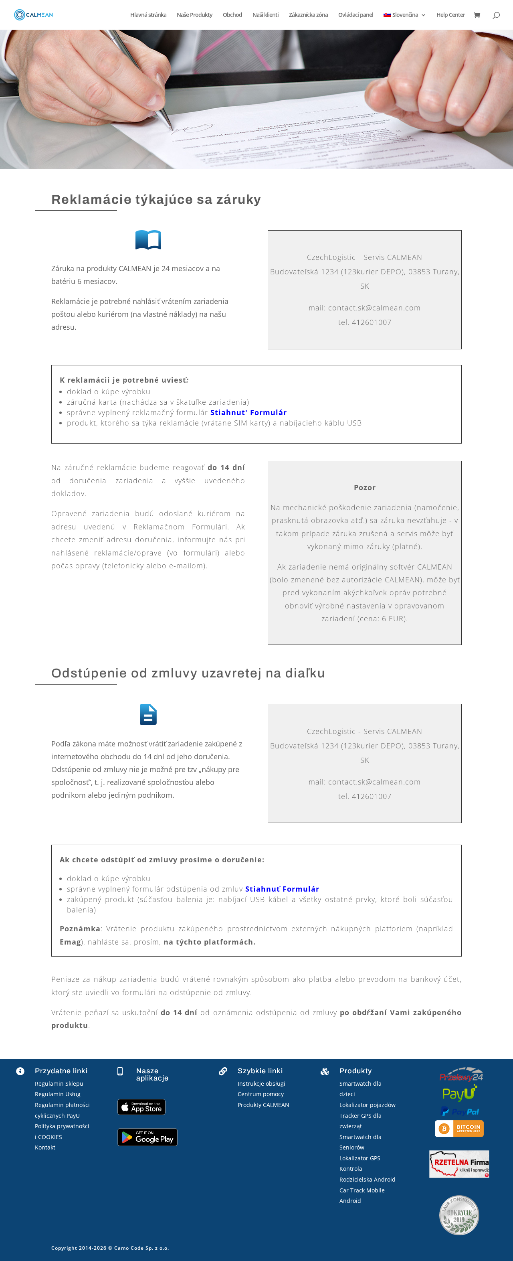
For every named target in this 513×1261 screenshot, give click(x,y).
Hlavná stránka (148, 15)
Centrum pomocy (261, 1094)
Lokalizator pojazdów (367, 1105)
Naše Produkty (194, 15)
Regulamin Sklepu (59, 1083)
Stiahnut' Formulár (248, 412)
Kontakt (45, 1147)
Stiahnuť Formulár (282, 889)
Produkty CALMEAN (263, 1105)
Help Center (450, 15)
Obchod (232, 15)
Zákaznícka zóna (308, 15)
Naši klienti (265, 15)
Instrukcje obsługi (261, 1083)
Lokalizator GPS (359, 1158)
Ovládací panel (355, 15)
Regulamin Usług (58, 1094)
